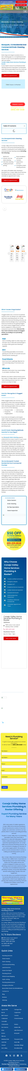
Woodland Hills (18, 1048)
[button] (25, 11)
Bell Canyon (4, 1015)
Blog (3, 994)
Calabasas (4, 1018)
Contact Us (5, 991)
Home (3, 25)
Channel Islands (18, 1018)
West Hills (16, 1042)
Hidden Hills (17, 1027)
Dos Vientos (4, 1027)
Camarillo (4, 1021)
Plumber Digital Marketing (9, 1064)
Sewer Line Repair (7, 970)
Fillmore (3, 1036)
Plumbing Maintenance (8, 982)
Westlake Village (18, 1045)
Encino (3, 1033)
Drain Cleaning (6, 961)
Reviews (4, 997)
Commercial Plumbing (8, 964)
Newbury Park (5, 1039)
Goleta (16, 1024)
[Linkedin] (18, 1055)
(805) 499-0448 (20, 5)
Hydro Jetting (6, 979)
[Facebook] (6, 1055)
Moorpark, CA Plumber (12, 25)
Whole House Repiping (8, 976)
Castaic (16, 1015)
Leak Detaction (6, 967)
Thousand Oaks (18, 1039)
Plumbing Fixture (6, 973)
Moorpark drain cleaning (11, 437)
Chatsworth (4, 1024)
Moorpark (16, 1033)
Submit (4, 787)
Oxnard (3, 1045)
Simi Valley (4, 1048)
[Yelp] (21, 1055)
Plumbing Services (7, 955)
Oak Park (3, 1042)
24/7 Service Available (6, 1)
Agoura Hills (4, 1009)
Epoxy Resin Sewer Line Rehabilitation (12, 988)
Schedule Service (20, 1069)
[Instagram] (14, 1055)
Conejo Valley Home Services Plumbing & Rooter (13, 63)
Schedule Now (21, 2)
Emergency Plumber (7, 985)
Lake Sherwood (18, 1030)
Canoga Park (17, 1009)
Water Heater (6, 958)
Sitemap (4, 1000)
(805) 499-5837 (8, 943)
